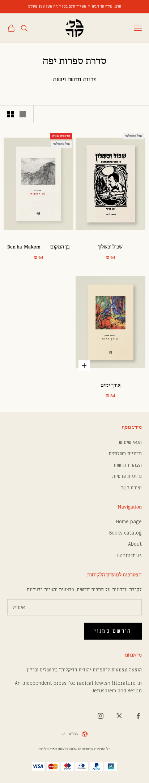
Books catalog (125, 533)
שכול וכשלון (110, 247)
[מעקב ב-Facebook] (138, 715)
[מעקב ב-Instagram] (100, 715)
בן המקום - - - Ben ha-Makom (38, 247)
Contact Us (129, 556)
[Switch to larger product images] (23, 114)
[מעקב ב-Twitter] (119, 715)
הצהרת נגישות (128, 465)
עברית (73, 734)
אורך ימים (110, 385)
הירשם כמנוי (112, 631)
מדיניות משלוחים (125, 453)
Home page (129, 522)
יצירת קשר (131, 488)
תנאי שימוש (130, 442)
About (135, 544)
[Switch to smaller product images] (10, 114)
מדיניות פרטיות (127, 476)
